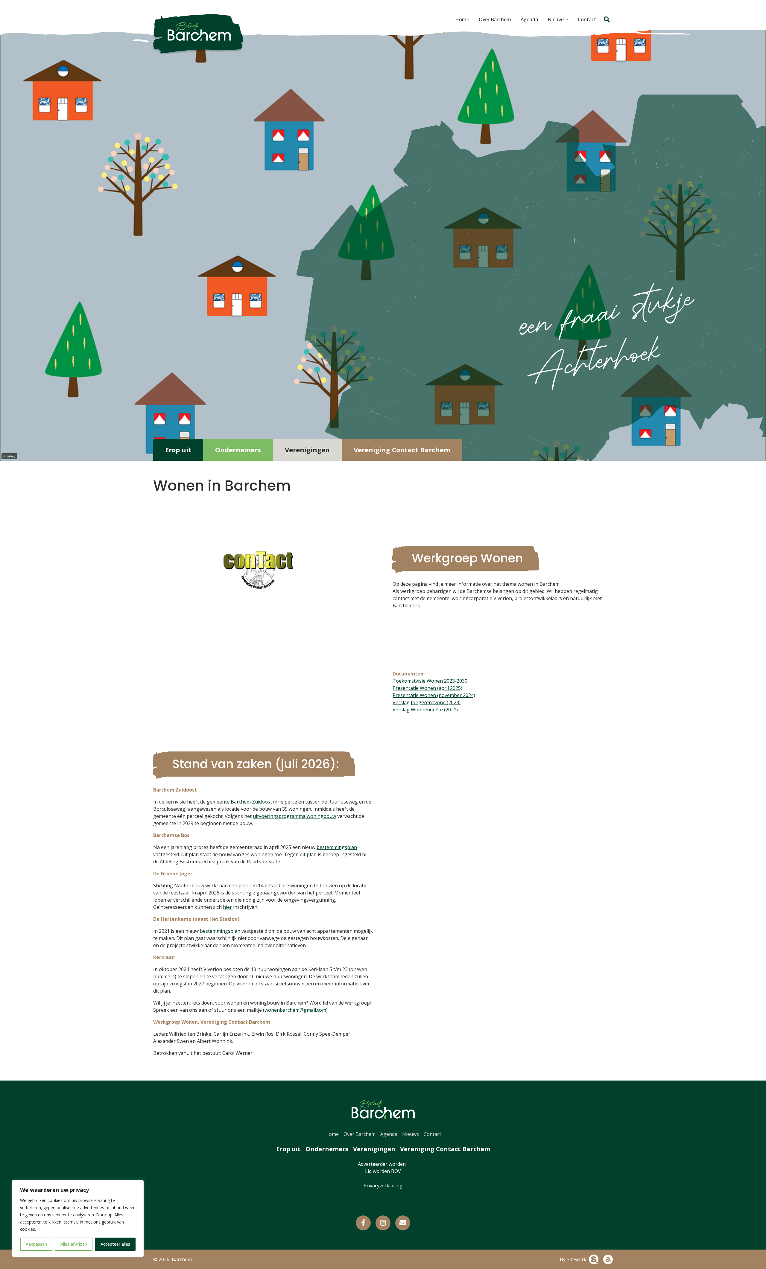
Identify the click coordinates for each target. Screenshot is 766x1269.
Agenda (529, 19)
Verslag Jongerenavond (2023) (426, 702)
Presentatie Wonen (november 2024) (434, 695)
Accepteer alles (115, 1244)
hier (227, 907)
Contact (587, 19)
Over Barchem (495, 19)
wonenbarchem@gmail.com (295, 1010)
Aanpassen (36, 1244)
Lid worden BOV (383, 1171)
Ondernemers (238, 449)
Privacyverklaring (383, 1185)
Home (462, 19)
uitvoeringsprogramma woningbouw (294, 816)
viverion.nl (248, 983)
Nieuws (556, 19)
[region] (78, 1218)
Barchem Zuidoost (251, 801)
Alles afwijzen (73, 1244)
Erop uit (178, 449)
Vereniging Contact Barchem (402, 449)
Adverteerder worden (383, 1164)
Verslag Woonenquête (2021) (425, 709)
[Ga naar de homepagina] (198, 34)
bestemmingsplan (337, 847)
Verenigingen (307, 449)
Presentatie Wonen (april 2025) (427, 688)
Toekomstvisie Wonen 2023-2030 (430, 681)
